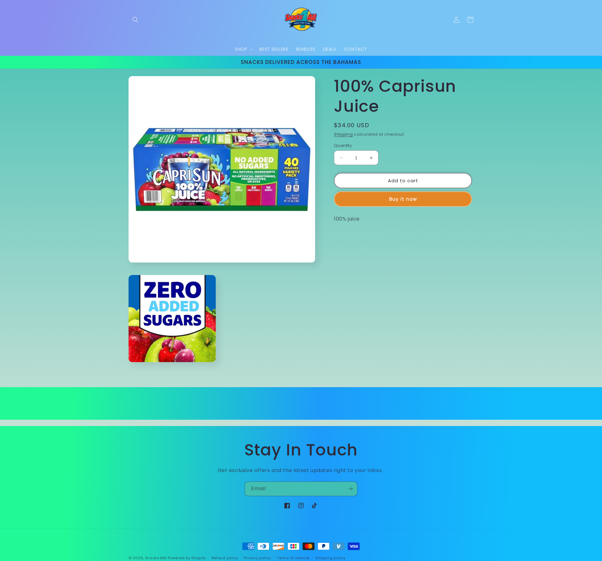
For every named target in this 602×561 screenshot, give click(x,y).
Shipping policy (330, 557)
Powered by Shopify (187, 557)
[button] (135, 20)
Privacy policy (257, 557)
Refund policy (225, 557)
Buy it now (403, 199)
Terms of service (293, 557)
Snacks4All (156, 557)
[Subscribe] (350, 488)
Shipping (343, 134)
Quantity (343, 145)
